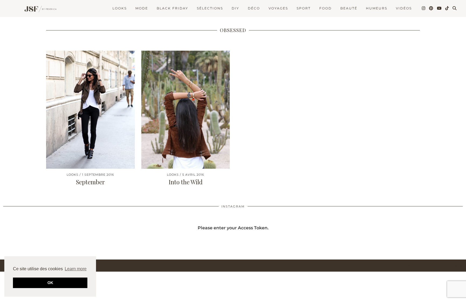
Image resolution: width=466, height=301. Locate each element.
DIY (235, 8)
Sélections (210, 8)
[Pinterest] (431, 8)
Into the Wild (186, 182)
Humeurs (376, 8)
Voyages (278, 8)
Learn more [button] (76, 269)
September (90, 182)
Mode (141, 8)
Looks (119, 8)
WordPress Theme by (435, 265)
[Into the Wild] (185, 110)
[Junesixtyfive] (38, 9)
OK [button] (50, 283)
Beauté (348, 8)
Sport (304, 8)
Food (325, 8)
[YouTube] (439, 8)
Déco (254, 8)
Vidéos (404, 8)
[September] (90, 110)
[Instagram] (424, 8)
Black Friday (172, 8)
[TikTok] (447, 8)
